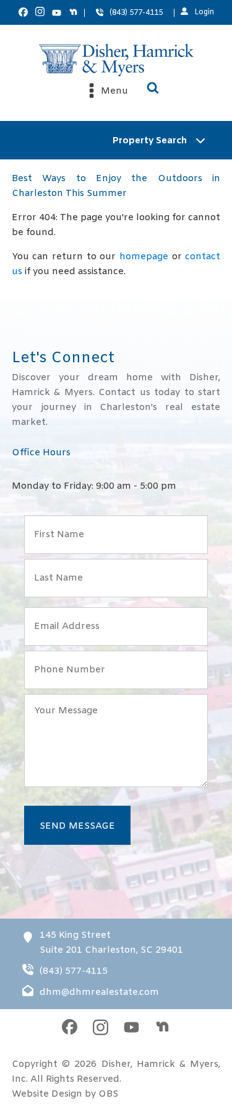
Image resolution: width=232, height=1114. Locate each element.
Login (204, 12)
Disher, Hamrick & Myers (160, 1064)
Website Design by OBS (65, 1094)
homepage (143, 257)
